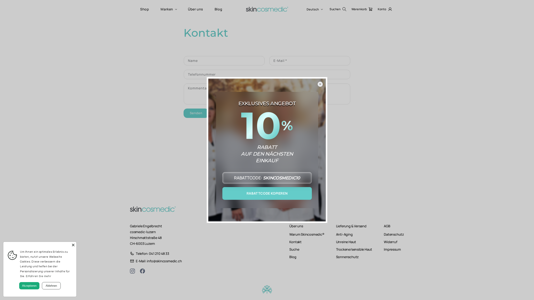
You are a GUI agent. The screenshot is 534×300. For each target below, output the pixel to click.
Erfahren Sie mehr (38, 276)
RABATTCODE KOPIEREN (267, 193)
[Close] (73, 245)
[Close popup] (320, 84)
